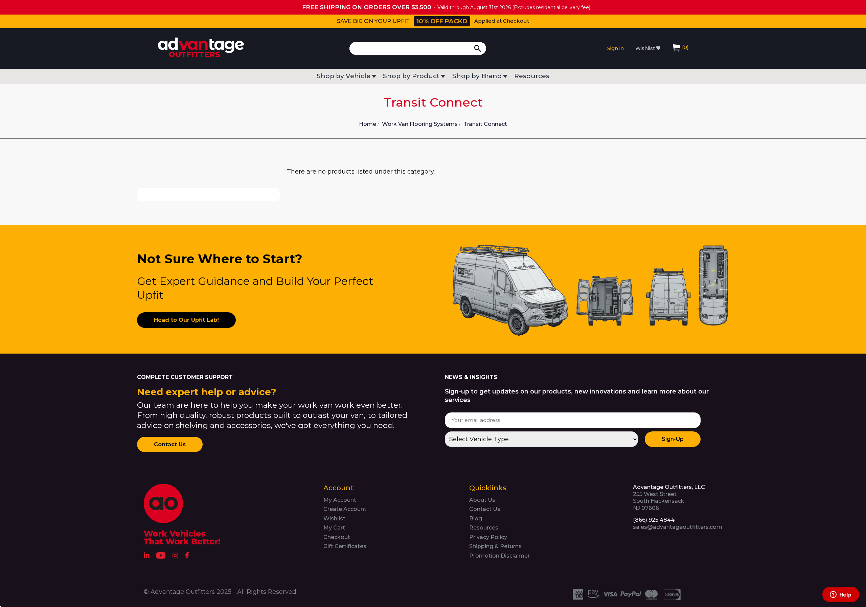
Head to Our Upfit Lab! (186, 320)
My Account (339, 500)
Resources (531, 76)
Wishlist (645, 48)
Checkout (336, 537)
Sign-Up (673, 439)
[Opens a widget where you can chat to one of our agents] (840, 595)
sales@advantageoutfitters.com (677, 527)
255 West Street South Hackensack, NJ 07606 (669, 497)
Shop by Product (411, 76)
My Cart (334, 527)
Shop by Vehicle (343, 76)
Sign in (615, 48)
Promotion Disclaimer (499, 556)
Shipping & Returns (495, 546)
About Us (482, 500)
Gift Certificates (344, 546)
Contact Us (170, 444)
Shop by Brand (477, 76)
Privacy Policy (488, 537)
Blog (475, 518)
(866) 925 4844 (654, 520)
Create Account (344, 509)
